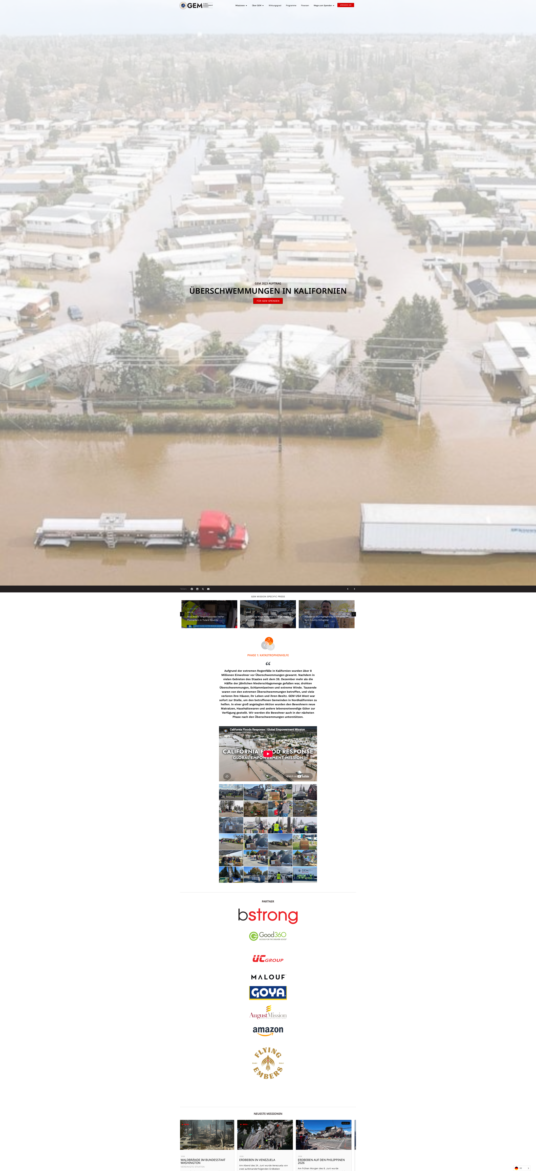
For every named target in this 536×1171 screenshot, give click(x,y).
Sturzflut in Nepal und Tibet (264, 1160)
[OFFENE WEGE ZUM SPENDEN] (334, 5)
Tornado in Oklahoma (201, 1160)
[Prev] (348, 589)
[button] (192, 589)
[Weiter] (353, 589)
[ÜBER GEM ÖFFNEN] (263, 5)
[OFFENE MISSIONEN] (246, 5)
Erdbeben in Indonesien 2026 (323, 1160)
